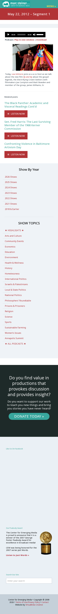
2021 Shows (11, 203)
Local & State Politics (15, 289)
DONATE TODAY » (29, 416)
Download (41, 39)
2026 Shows (11, 176)
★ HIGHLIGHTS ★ (14, 230)
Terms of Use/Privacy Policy (28, 602)
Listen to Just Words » (17, 555)
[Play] (8, 34)
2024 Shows (11, 187)
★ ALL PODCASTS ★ (15, 343)
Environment (11, 257)
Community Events (14, 241)
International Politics (15, 278)
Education (10, 252)
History (8, 268)
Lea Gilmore (17, 74)
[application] (25, 34)
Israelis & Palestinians (16, 284)
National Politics (13, 295)
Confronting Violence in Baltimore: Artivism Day (27, 145)
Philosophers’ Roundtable (18, 300)
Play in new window (24, 39)
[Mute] (34, 34)
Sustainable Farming (15, 327)
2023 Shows (11, 192)
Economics (10, 246)
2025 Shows (11, 182)
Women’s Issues (13, 332)
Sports (8, 322)
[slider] (40, 34)
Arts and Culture (13, 235)
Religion (9, 311)
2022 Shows (11, 198)
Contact (45, 602)
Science (8, 316)
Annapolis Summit (14, 338)
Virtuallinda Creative (34, 604)
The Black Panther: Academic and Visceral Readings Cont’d (26, 104)
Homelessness (12, 273)
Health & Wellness (14, 262)
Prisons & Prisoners (15, 305)
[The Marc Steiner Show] (16, 4)
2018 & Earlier (12, 209)
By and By (27, 76)
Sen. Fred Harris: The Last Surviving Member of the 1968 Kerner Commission (27, 125)
